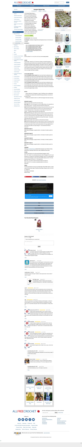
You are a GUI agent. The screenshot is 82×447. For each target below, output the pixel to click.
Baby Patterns (16, 46)
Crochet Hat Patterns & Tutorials (18, 74)
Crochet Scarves (16, 19)
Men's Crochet (16, 94)
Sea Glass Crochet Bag (30, 388)
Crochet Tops (16, 81)
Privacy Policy (19, 427)
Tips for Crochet (16, 104)
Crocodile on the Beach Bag (48, 403)
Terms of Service (25, 429)
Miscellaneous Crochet (18, 96)
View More (63, 30)
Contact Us (30, 423)
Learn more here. (47, 432)
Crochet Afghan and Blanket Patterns (18, 60)
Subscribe (15, 9)
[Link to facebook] (19, 419)
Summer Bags (17, 43)
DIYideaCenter (44, 423)
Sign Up (56, 412)
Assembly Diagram (29, 51)
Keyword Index (34, 425)
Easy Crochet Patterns (39, 208)
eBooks (15, 13)
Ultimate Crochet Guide (18, 15)
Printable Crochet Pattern (39, 213)
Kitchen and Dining (17, 91)
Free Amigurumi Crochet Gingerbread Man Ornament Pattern (67, 79)
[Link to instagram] (29, 419)
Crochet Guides (16, 71)
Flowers (15, 83)
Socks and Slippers (17, 102)
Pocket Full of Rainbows (39, 388)
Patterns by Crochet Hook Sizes (18, 24)
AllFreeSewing (44, 422)
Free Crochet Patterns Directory (17, 22)
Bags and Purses (17, 33)
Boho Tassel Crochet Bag (59, 43)
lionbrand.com (41, 30)
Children (15, 54)
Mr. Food (58, 419)
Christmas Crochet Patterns (18, 56)
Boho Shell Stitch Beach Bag (67, 43)
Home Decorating (17, 89)
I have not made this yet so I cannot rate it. (33, 239)
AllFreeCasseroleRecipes (61, 423)
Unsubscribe (18, 429)
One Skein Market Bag (30, 403)
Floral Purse (39, 402)
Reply (26, 257)
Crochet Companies (17, 64)
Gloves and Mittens (17, 85)
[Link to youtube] (33, 419)
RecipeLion (59, 418)
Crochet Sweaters (17, 80)
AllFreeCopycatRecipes (61, 422)
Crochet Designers (17, 66)
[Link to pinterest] (26, 419)
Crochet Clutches (18, 37)
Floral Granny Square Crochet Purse (48, 388)
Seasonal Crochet (17, 100)
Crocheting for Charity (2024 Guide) (17, 27)
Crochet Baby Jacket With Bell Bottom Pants (59, 79)
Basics (15, 50)
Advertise (24, 423)
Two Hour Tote (67, 53)
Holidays (15, 87)
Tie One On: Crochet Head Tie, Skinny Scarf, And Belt (59, 67)
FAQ (34, 423)
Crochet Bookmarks (17, 62)
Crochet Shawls (16, 78)
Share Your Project (27, 427)
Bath (14, 52)
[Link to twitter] (22, 419)
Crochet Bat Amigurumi (67, 67)
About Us (19, 423)
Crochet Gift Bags (18, 39)
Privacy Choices (33, 429)
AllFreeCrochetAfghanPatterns (47, 419)
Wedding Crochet (17, 105)
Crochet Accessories (17, 57)
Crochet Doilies (16, 68)
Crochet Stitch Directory (18, 17)
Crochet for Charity (17, 69)
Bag (39, 202)
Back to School (16, 48)
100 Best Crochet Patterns (18, 29)
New (56, 56)
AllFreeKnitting (44, 418)
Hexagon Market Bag (39, 230)
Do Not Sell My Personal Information (22, 425)
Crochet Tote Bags (18, 41)
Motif (39, 205)
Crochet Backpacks (18, 35)
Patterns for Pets (17, 98)
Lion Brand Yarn (39, 210)
